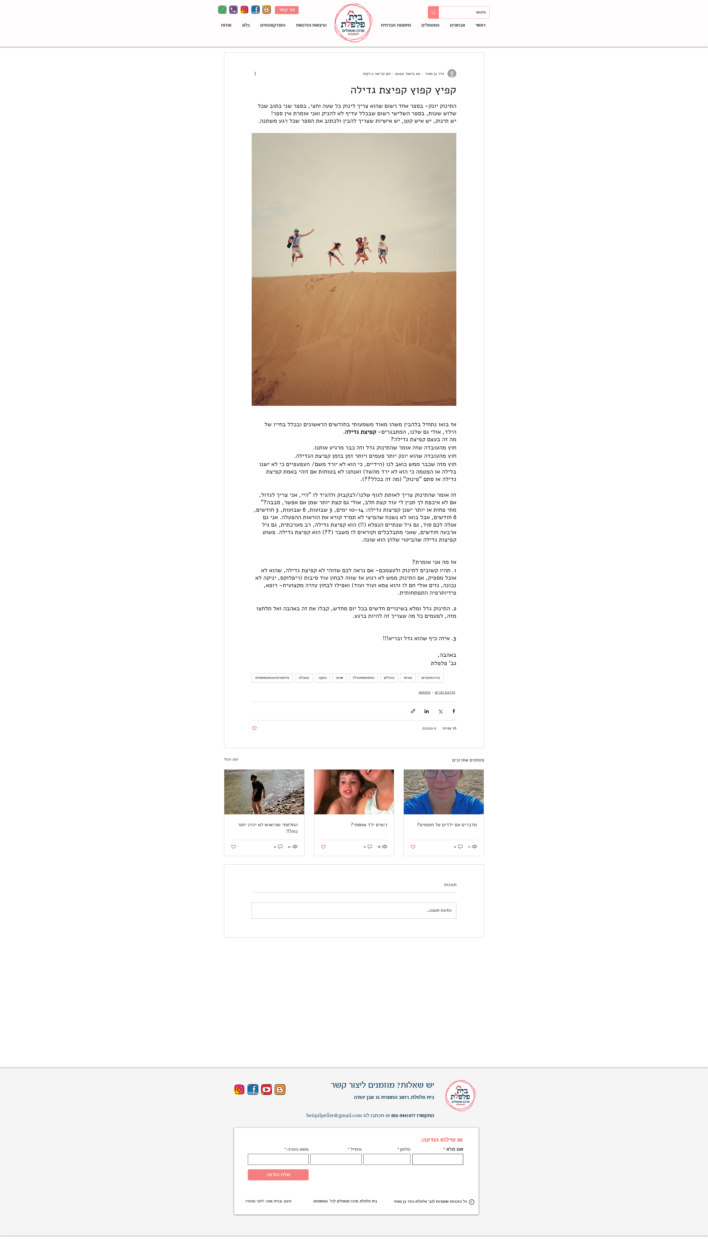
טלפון (405, 1149)
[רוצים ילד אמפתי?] (354, 792)
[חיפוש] (433, 12)
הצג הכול (231, 759)
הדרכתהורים (430, 678)
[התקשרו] (233, 10)
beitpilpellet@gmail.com (334, 1115)
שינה (339, 678)
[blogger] (280, 1089)
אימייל (356, 1149)
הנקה (323, 678)
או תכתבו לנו (376, 1115)
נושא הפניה (298, 1149)
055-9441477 (403, 1115)
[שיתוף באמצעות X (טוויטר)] (440, 711)
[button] (429, 25)
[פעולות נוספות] (255, 73)
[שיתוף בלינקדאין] (426, 711)
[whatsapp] (222, 10)
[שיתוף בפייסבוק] (453, 711)
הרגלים (389, 678)
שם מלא (454, 1149)
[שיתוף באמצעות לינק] (413, 711)
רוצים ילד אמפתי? (369, 824)
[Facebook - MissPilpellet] (255, 10)
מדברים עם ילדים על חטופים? (447, 824)
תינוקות (424, 692)
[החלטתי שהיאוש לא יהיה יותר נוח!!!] (264, 792)
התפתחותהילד (363, 678)
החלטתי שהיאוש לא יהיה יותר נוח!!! (268, 828)
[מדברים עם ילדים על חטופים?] (444, 792)
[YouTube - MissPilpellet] (266, 1089)
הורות (408, 678)
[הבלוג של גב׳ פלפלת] (266, 10)
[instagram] (244, 10)
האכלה (304, 678)
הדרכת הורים (445, 692)
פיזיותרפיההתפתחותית (272, 678)
